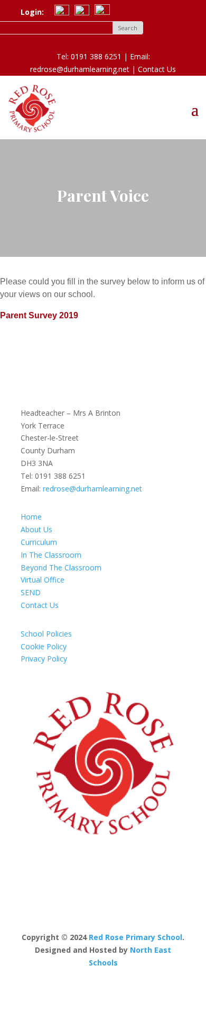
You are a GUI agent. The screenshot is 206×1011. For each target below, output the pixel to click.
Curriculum (39, 542)
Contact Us (157, 69)
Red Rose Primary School (135, 937)
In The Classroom (51, 555)
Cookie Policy (44, 646)
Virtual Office (42, 580)
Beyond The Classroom (61, 567)
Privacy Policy (44, 659)
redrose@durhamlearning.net (92, 489)
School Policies (46, 634)
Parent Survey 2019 (39, 315)
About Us (36, 529)
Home (31, 517)
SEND (31, 592)
